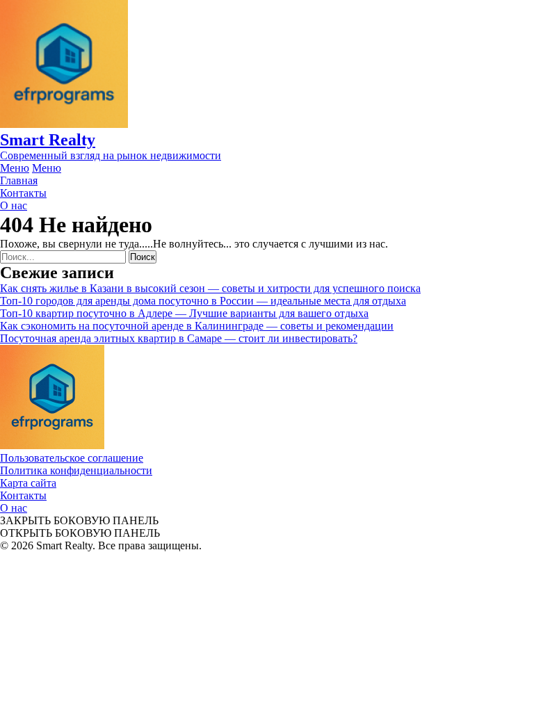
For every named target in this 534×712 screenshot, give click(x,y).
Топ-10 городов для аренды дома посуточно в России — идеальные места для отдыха (203, 301)
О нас (13, 508)
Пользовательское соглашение (71, 458)
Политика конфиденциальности (76, 470)
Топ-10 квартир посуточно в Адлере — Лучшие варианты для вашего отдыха (184, 313)
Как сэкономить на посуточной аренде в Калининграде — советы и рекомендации (197, 326)
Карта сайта (28, 483)
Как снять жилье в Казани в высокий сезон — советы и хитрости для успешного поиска (210, 288)
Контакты (23, 495)
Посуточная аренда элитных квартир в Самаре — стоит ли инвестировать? (178, 338)
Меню (14, 168)
